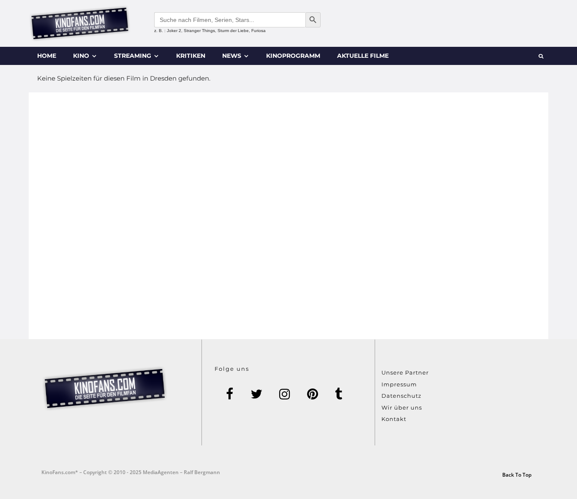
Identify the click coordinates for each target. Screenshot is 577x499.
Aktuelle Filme (363, 55)
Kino (81, 55)
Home (46, 55)
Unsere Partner (405, 372)
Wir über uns (401, 407)
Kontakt (393, 418)
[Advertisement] (288, 215)
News (231, 55)
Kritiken (190, 55)
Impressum (399, 384)
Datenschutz (401, 395)
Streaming (132, 55)
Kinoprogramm (293, 55)
